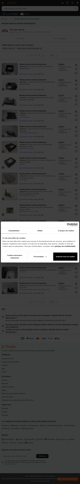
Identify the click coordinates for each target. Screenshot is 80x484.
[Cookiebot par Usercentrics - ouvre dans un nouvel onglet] (68, 224)
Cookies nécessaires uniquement (14, 256)
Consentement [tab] (14, 230)
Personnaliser (39, 256)
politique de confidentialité (65, 246)
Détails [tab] (40, 230)
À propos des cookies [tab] (66, 230)
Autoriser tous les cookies (65, 256)
